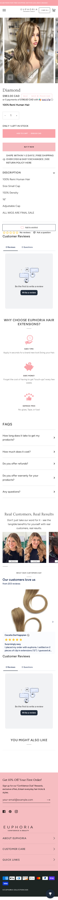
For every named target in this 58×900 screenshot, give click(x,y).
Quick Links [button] (11, 859)
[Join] (46, 799)
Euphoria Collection (14, 890)
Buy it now (29, 147)
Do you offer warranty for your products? (20, 477)
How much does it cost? (17, 451)
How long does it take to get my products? (21, 437)
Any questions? (11, 491)
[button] (29, 99)
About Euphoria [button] (14, 838)
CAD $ (44, 10)
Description (12, 172)
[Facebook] (4, 811)
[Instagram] (16, 811)
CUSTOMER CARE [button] (14, 849)
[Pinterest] (10, 811)
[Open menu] (7, 10)
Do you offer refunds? (15, 463)
